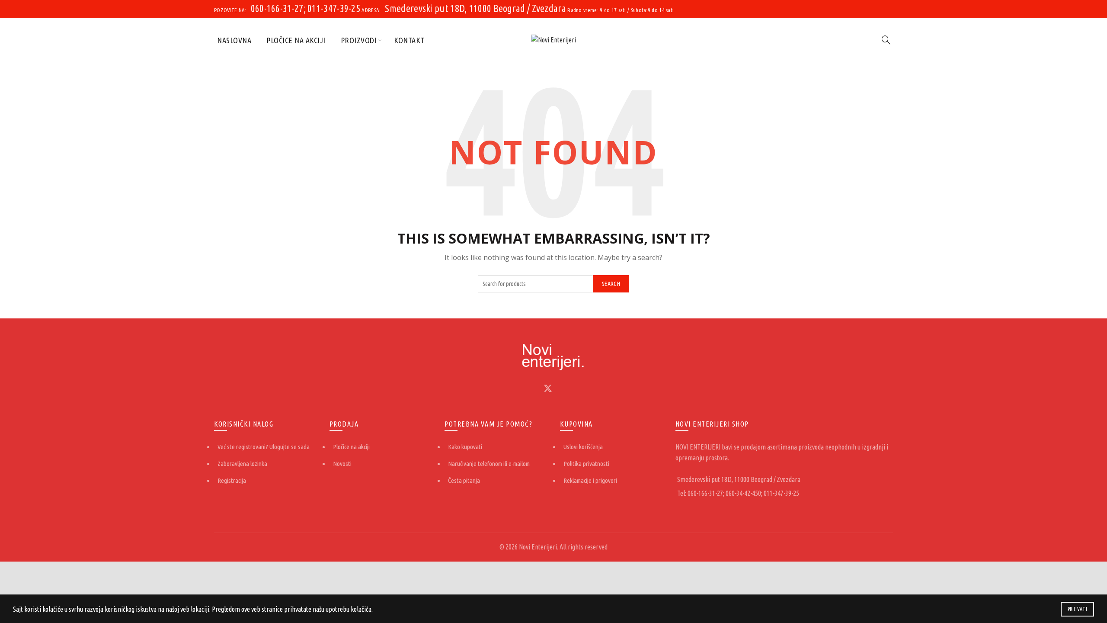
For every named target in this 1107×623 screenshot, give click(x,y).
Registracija (232, 480)
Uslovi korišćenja (583, 446)
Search (611, 283)
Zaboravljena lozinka (242, 463)
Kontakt (409, 40)
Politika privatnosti (586, 463)
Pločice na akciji (296, 40)
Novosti (342, 463)
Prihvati (1077, 609)
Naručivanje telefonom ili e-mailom (489, 463)
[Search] (886, 39)
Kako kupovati (465, 446)
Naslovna (234, 40)
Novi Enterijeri (538, 547)
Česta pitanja (464, 480)
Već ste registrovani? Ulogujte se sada (264, 446)
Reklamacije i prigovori (590, 480)
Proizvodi (359, 40)
